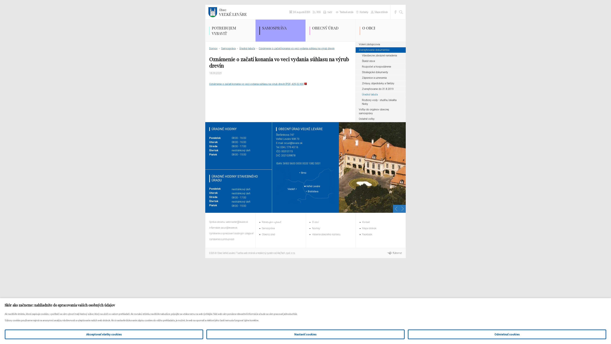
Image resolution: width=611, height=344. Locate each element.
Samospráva (274, 27)
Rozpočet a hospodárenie (376, 66)
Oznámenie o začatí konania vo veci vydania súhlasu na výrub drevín (296, 48)
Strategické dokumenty (375, 72)
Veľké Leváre (233, 12)
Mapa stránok (381, 12)
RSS (319, 12)
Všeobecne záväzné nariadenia (379, 55)
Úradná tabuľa (247, 48)
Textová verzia (346, 12)
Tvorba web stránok (245, 253)
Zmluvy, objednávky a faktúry (378, 83)
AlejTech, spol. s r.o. (286, 253)
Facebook (395, 12)
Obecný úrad (325, 27)
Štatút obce (368, 61)
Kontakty (364, 12)
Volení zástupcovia (369, 44)
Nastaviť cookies (305, 334)
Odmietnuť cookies (507, 334)
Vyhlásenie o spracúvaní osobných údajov (230, 233)
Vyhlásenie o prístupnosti (221, 239)
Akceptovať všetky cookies (104, 334)
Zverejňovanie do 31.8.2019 (377, 88)
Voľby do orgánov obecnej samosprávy (374, 111)
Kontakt (366, 222)
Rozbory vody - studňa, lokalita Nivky (379, 102)
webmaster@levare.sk (237, 222)
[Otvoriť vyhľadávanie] (401, 12)
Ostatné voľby (367, 118)
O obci (368, 27)
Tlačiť (329, 12)
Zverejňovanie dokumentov (374, 49)
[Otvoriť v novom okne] (394, 254)
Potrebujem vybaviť (224, 30)
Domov (213, 48)
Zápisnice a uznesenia (374, 77)
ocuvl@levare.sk (293, 143)
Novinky (316, 228)
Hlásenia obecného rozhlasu (326, 234)
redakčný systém (265, 253)
